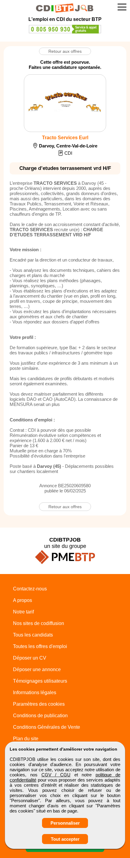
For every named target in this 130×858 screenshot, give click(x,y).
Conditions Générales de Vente (46, 727)
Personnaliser (65, 823)
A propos (22, 600)
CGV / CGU (55, 774)
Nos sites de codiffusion (38, 623)
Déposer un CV (29, 657)
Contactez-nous (30, 588)
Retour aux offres (65, 51)
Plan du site (25, 738)
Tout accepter (65, 839)
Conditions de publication (40, 715)
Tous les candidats (33, 634)
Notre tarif (23, 611)
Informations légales (34, 692)
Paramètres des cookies (39, 704)
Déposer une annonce (37, 669)
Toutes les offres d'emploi (40, 646)
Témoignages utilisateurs (40, 681)
